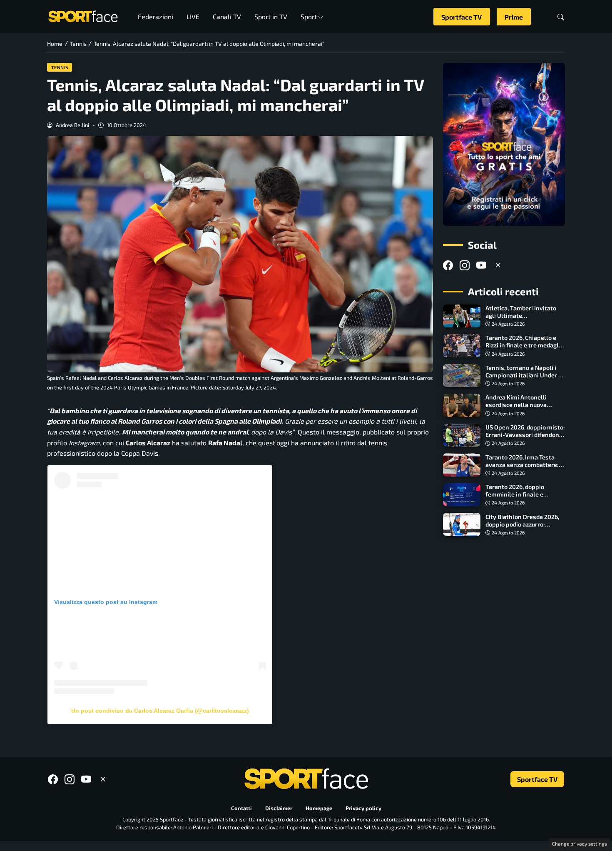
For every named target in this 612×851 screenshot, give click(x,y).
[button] (560, 17)
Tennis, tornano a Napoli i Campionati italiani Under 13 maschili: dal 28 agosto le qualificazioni (524, 379)
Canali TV (227, 16)
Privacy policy (363, 808)
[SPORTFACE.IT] (83, 16)
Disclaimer (278, 808)
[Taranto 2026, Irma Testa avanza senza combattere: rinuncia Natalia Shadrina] (461, 465)
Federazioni (155, 16)
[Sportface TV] (504, 144)
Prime (514, 17)
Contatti (241, 808)
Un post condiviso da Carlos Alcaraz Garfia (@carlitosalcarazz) (160, 710)
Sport (309, 16)
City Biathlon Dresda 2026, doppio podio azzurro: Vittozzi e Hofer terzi (522, 524)
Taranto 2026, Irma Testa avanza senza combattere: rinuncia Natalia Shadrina (522, 464)
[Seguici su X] (498, 265)
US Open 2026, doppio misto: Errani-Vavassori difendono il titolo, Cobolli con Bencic (525, 435)
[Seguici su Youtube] (481, 265)
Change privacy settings (579, 843)
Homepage (319, 808)
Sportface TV (461, 17)
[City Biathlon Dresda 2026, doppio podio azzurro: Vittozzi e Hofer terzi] (461, 524)
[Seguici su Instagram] (465, 265)
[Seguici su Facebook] (448, 265)
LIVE (193, 16)
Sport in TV (270, 16)
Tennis (59, 67)
